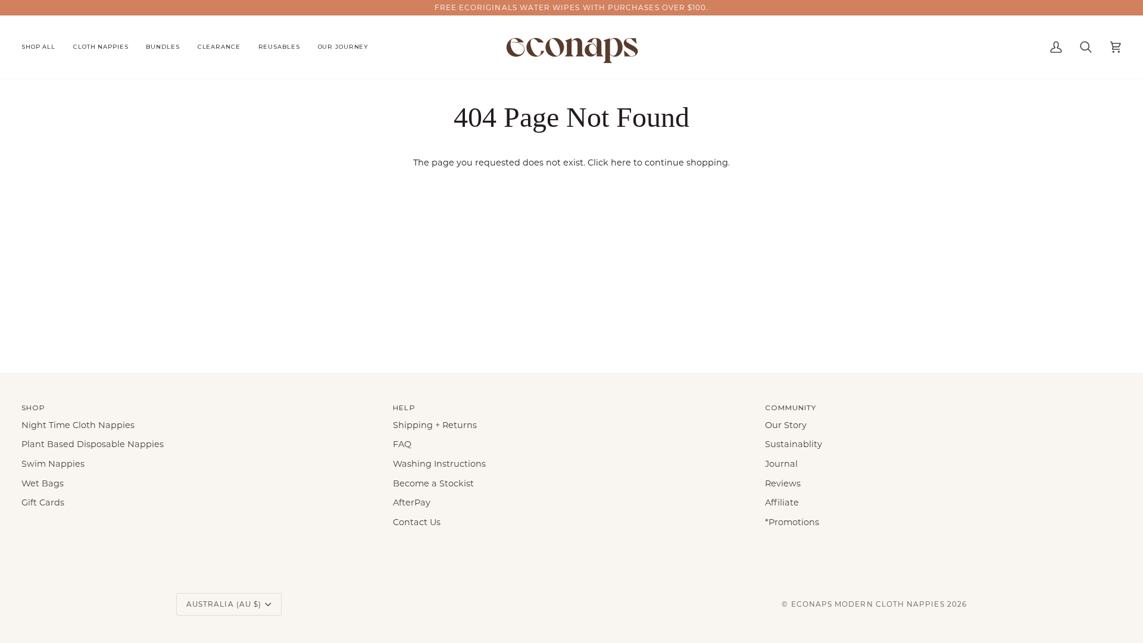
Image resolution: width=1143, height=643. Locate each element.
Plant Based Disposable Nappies (92, 444)
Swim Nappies (53, 463)
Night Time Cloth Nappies (78, 425)
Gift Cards (42, 502)
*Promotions (792, 522)
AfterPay (411, 502)
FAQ (402, 444)
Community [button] (791, 407)
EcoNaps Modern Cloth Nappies (868, 604)
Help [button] (404, 407)
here (621, 162)
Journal (781, 463)
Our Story (786, 425)
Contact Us (417, 522)
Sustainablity (793, 444)
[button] (42, 47)
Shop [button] (33, 407)
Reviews (783, 483)
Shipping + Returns (435, 425)
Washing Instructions (439, 463)
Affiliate (782, 502)
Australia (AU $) (223, 604)
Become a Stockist (433, 483)
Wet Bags (42, 483)
